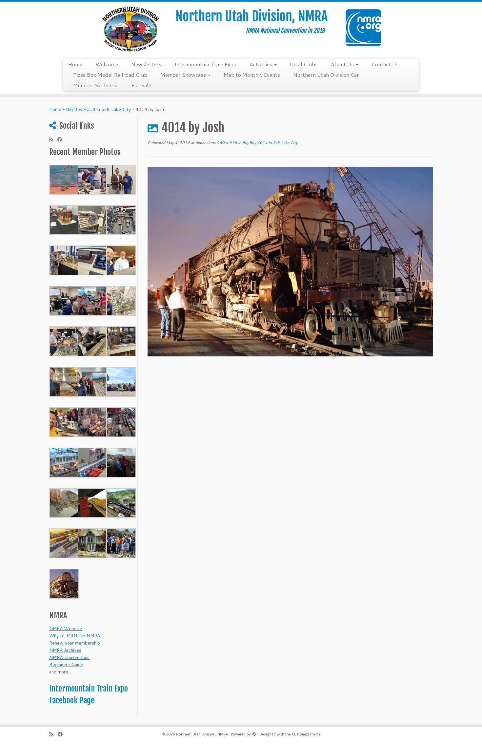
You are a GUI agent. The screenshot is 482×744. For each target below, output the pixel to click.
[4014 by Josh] (290, 261)
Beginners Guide (66, 664)
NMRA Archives (65, 650)
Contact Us (385, 64)
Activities (261, 64)
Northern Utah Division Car (326, 74)
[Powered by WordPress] (254, 733)
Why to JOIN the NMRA (74, 635)
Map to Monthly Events (252, 74)
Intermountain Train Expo (205, 64)
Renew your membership (74, 643)
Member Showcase (183, 74)
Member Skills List (95, 85)
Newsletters (146, 64)
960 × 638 (226, 142)
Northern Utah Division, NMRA (202, 734)
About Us (343, 64)
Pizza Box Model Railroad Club (110, 74)
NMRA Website (65, 628)
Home (75, 64)
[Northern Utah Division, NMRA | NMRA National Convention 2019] (241, 29)
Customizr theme (306, 734)
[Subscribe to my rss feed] (53, 139)
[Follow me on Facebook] (61, 139)
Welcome (106, 64)
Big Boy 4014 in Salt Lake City (98, 109)
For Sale (141, 85)
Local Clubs (304, 64)
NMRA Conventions (69, 657)
